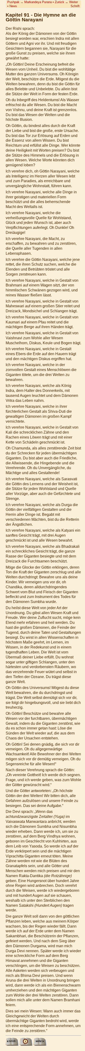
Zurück (59, 2)
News (13, 6)
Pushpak (13, 2)
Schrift (75, 6)
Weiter (73, 2)
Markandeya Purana (38, 2)
